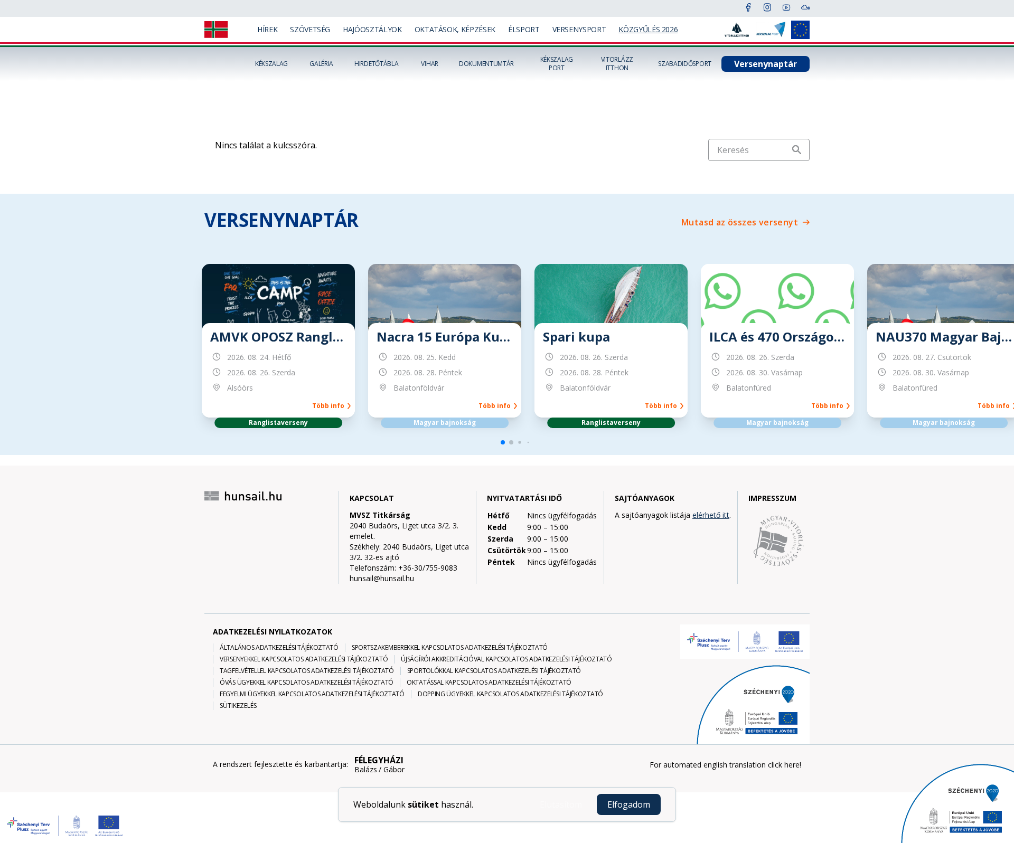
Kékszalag (271, 64)
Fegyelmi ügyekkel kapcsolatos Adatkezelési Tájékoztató (312, 694)
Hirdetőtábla (376, 64)
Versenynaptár (765, 64)
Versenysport (579, 29)
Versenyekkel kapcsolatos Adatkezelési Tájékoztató (304, 659)
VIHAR (429, 64)
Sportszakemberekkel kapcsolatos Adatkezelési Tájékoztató (450, 647)
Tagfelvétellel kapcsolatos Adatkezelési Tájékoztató (307, 671)
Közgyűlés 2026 (648, 29)
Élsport (524, 29)
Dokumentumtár (486, 64)
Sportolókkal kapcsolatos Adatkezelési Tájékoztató (494, 671)
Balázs (365, 769)
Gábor (394, 769)
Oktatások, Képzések (455, 29)
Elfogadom (628, 804)
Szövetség (310, 29)
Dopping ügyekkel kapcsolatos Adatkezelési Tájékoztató (510, 694)
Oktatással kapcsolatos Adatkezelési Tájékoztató (489, 682)
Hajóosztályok (372, 29)
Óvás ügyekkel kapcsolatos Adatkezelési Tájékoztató (306, 682)
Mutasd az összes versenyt (739, 222)
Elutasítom (561, 804)
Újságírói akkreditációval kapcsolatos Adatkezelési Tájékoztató (506, 659)
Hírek (267, 29)
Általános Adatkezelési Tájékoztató (279, 647)
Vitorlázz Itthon (617, 63)
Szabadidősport (684, 64)
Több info (330, 406)
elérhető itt (710, 515)
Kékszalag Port (556, 63)
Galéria (321, 64)
